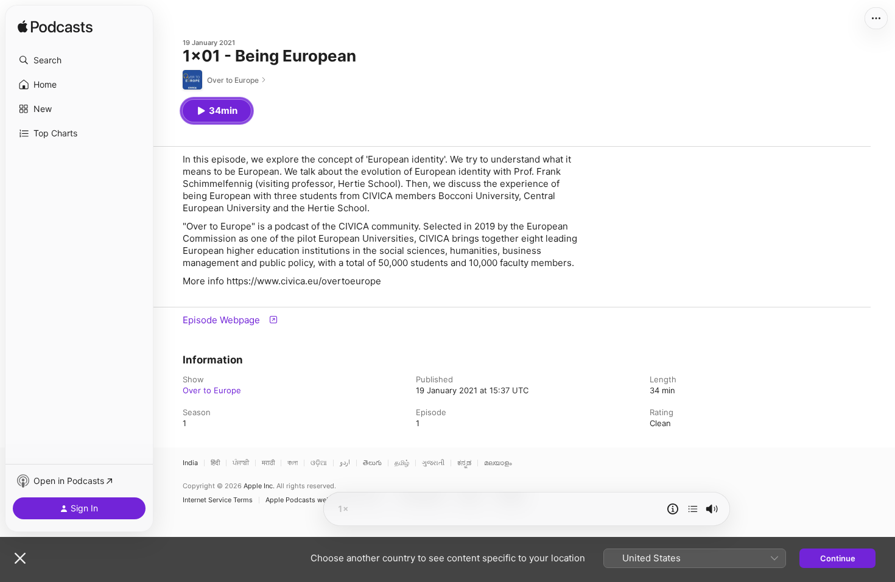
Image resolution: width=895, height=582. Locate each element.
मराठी (268, 463)
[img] (55, 27)
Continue (837, 558)
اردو (345, 463)
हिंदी (215, 463)
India (190, 463)
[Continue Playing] (693, 508)
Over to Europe (212, 390)
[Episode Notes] (672, 508)
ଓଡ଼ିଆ (319, 463)
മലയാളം (498, 463)
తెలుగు (372, 463)
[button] (79, 60)
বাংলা (292, 463)
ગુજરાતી (433, 463)
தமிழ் (402, 463)
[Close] (20, 558)
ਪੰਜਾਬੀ (241, 463)
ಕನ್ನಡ (464, 463)
